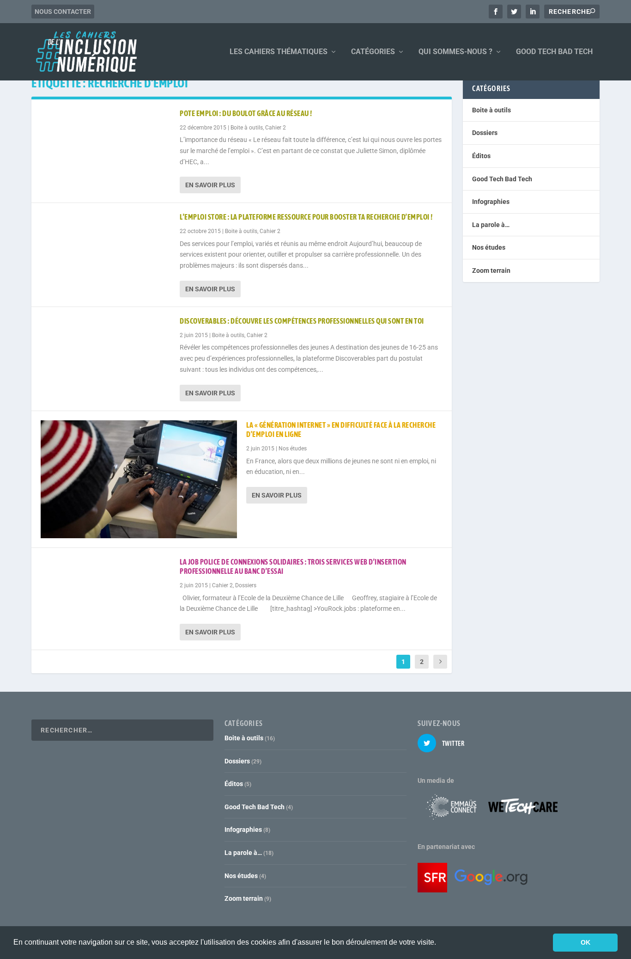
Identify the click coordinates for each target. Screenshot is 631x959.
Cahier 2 (275, 127)
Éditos (481, 156)
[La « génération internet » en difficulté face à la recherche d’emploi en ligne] (139, 479)
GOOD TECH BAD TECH (554, 52)
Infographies (491, 201)
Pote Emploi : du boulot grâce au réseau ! (246, 113)
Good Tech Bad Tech (502, 179)
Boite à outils (247, 127)
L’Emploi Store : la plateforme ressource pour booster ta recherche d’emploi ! (306, 217)
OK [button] (585, 942)
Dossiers (245, 585)
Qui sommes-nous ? (455, 52)
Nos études (293, 448)
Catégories (373, 52)
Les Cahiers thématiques (279, 52)
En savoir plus (210, 185)
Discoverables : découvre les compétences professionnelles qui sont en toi (302, 321)
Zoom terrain (491, 270)
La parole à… (491, 224)
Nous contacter (63, 11)
